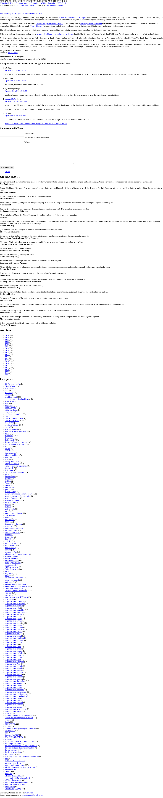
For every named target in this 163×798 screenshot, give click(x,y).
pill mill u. (8, 571)
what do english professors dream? (18, 782)
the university (13, 53)
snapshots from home (13, 623)
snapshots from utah (12, 698)
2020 (7, 348)
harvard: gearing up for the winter (17, 496)
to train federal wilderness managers (72, 18)
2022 (7, 344)
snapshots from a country (14, 601)
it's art (7, 522)
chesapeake (9, 412)
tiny (6, 759)
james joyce (9, 526)
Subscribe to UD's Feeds (57, 3)
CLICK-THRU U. (12, 421)
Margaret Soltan (11, 99)
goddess (8, 481)
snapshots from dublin (13, 617)
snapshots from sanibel (13, 675)
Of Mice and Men (11, 567)
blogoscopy (9, 406)
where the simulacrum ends (15, 784)
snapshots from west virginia (15, 709)
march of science (11, 543)
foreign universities (12, 464)
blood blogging (10, 408)
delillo (7, 434)
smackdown (9, 599)
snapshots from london (13, 649)
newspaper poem (11, 558)
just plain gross (10, 530)
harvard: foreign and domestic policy (18, 494)
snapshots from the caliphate (15, 692)
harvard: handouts (11, 498)
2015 (7, 359)
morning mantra (11, 556)
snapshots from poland (13, 668)
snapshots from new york (14, 662)
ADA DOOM (10, 386)
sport (6, 720)
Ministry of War (11, 552)
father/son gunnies (11, 457)
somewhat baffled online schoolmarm (19, 716)
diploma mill (9, 440)
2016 (7, 357)
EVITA (7, 449)
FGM (7, 459)
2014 (7, 361)
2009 (7, 372)
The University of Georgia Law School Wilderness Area (21, 13)
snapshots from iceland (13, 632)
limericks (8, 535)
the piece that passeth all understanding (19, 748)
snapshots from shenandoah (15, 681)
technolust (8, 739)
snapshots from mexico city (15, 655)
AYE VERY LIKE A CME (20, 778)
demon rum (9, 438)
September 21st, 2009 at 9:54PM (15, 81)
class (6, 416)
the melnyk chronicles (13, 744)
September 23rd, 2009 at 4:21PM (15, 115)
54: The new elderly (12, 384)
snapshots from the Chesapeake (16, 694)
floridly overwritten (12, 462)
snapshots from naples (13, 660)
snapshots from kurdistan (14, 642)
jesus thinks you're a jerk (14, 528)
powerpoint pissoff (12, 580)
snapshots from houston (14, 625)
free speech (9, 468)
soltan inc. (8, 713)
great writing (9, 487)
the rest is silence (11, 750)
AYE (7, 390)
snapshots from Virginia (14, 705)
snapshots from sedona (13, 679)
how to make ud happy (13, 513)
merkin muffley (10, 548)
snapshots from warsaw (13, 707)
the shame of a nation (13, 752)
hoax (6, 511)
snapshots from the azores (14, 690)
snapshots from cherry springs (16, 612)
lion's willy (9, 537)
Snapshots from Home (54, 5)
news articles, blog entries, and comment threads (55, 34)
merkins (8, 550)
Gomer (7, 483)
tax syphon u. (10, 731)
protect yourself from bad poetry (17, 586)
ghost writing (10, 477)
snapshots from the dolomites (16, 696)
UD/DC (8, 771)
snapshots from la (11, 644)
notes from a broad (12, 561)
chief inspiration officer (13, 414)
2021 (7, 346)
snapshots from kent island (15, 638)
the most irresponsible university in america (21, 746)
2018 (7, 352)
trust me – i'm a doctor (13, 763)
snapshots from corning (13, 614)
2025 (7, 337)
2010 (7, 370)
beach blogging (10, 401)
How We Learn (10, 515)
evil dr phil (9, 446)
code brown (9, 423)
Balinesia (8, 395)
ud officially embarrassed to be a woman (20, 767)
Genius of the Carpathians (14, 472)
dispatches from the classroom (16, 442)
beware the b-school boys (19, 399)
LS (6, 113)
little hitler (8, 539)
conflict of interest (11, 425)
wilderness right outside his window (49, 24)
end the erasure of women (14, 444)
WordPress (29, 793)
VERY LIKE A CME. (13, 776)
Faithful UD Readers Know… (25, 5)
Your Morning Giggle (13, 789)
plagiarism (9, 573)
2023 (7, 342)
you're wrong (10, 787)
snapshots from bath (12, 608)
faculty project (10, 453)
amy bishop (9, 388)
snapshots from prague (13, 670)
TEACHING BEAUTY (14, 737)
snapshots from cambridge (14, 610)
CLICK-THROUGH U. (14, 418)
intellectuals (9, 520)
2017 (7, 355)
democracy (9, 436)
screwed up (9, 595)
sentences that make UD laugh (16, 597)
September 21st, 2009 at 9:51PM (15, 70)
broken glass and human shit (91, 24)
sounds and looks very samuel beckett (19, 718)
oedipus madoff (10, 565)
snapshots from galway (13, 619)
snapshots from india (12, 634)
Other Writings (41, 3)
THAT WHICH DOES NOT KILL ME (20, 741)
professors (8, 582)
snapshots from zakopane (14, 711)
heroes (7, 505)
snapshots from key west (14, 640)
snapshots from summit (13, 683)
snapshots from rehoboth (14, 672)
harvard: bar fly (10, 492)
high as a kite (10, 509)
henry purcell (10, 502)
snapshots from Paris (12, 664)
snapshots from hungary (14, 627)
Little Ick (8, 541)
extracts (8, 451)
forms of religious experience (16, 466)
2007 (7, 374)
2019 (7, 350)
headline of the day (12, 500)
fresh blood (9, 470)
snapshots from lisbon (13, 647)
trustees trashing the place (14, 765)
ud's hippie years (11, 769)
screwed (8, 593)
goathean (8, 479)
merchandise (9, 545)
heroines (8, 507)
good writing (9, 485)
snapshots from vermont (14, 703)
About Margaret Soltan (27, 3)
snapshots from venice (13, 700)
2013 (7, 363)
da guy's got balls (11, 429)
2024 (7, 340)
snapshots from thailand (14, 685)
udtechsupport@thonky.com (32, 795)
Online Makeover (11, 569)
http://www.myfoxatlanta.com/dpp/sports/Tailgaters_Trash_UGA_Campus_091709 (36, 124)
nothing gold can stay (13, 563)
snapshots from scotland (14, 677)
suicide (7, 726)
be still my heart (11, 397)
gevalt (7, 474)
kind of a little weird (12, 533)
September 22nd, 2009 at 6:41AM (16, 101)
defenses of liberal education (15, 431)
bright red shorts (11, 410)
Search (7, 172)
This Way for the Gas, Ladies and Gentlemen (22, 756)
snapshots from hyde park (14, 629)
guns (6, 490)
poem (7, 576)
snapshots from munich (13, 657)
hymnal (7, 517)
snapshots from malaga (13, 651)
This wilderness (36, 26)
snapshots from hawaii (13, 621)
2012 (7, 365)
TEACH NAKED (12, 735)
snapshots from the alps (13, 688)
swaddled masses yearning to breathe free (20, 728)
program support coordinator (15, 584)
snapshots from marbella (14, 653)
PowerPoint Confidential (14, 578)
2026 (7, 335)
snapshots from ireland (13, 636)
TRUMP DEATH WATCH (15, 761)
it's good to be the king (13, 524)
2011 (6, 368)
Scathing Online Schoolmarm (16, 591)
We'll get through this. (13, 780)
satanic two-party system (14, 589)
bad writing (9, 393)
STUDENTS (10, 724)
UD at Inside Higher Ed (9, 3)
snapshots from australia (14, 606)
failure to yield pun (12, 455)
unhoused (8, 774)
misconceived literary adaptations (17, 554)
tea (6, 733)
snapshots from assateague (15, 604)
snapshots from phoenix (14, 666)
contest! (8, 427)
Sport (7, 722)
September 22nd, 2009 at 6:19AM (16, 91)
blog (6, 403)
